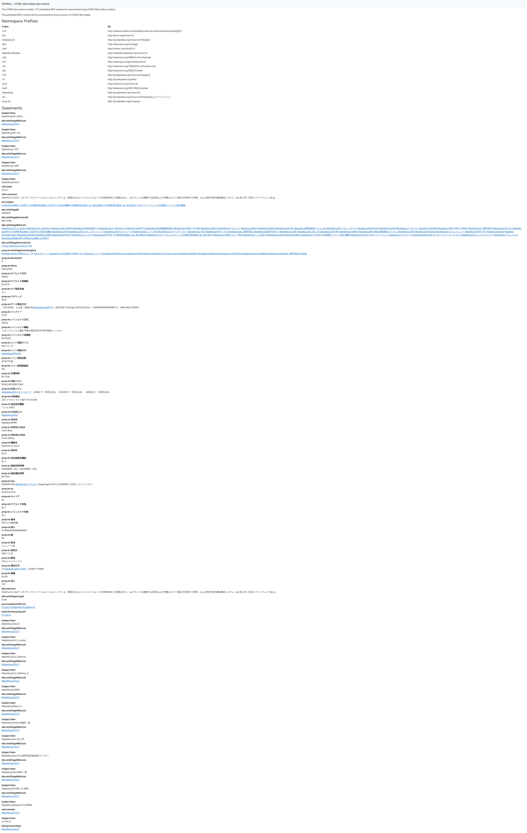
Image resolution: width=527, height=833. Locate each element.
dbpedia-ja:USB (387, 228)
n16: (30, 245)
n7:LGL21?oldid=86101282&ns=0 (18, 607)
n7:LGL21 (6, 614)
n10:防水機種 (63, 205)
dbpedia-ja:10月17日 (475, 231)
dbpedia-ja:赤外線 (428, 228)
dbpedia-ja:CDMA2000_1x (85, 228)
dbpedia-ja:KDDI (266, 228)
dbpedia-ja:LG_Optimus (38, 228)
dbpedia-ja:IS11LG (502, 228)
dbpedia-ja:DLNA (26, 234)
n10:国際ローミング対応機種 (171, 205)
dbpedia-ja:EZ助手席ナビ (266, 231)
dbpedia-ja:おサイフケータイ (172, 231)
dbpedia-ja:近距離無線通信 (159, 228)
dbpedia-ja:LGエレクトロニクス (477, 234)
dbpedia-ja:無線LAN (12, 238)
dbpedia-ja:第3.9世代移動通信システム (377, 231)
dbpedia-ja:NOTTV (136, 228)
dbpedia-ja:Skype (495, 231)
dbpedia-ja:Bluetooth (368, 228)
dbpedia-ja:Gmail (275, 234)
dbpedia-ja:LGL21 (10, 123)
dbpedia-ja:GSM (406, 231)
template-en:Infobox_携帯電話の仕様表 (287, 253)
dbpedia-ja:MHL (292, 234)
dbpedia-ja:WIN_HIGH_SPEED (452, 228)
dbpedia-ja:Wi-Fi (209, 228)
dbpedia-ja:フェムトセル (506, 234)
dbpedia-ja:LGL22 (359, 234)
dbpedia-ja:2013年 (329, 231)
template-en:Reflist (187, 253)
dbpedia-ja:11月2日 (311, 234)
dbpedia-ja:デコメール (229, 228)
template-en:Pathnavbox (137, 253)
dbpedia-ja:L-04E (287, 231)
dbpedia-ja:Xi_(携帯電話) (480, 228)
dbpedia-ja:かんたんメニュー (449, 231)
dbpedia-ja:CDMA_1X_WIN (186, 228)
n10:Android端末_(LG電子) (15, 205)
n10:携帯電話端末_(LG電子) (42, 205)
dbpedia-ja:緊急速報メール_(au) (310, 228)
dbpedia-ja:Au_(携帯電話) (240, 231)
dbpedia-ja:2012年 (284, 228)
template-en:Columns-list (164, 253)
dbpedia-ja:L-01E (196, 231)
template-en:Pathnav (113, 253)
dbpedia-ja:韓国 (43, 234)
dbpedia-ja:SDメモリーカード (341, 228)
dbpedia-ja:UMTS (42, 307)
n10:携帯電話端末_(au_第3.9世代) (86, 205)
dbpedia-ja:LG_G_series (14, 228)
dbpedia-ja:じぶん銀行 (254, 234)
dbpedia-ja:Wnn (249, 228)
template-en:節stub (207, 253)
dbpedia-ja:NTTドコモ (216, 231)
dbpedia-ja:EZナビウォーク (118, 231)
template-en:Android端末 (254, 253)
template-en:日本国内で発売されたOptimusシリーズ (75, 253)
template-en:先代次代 (229, 253)
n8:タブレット (41, 253)
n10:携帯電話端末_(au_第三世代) (120, 205)
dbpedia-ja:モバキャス (400, 234)
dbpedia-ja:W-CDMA (61, 228)
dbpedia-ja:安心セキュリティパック (86, 231)
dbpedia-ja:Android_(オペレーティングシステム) (436, 234)
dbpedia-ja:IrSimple (425, 231)
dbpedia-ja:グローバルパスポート (163, 234)
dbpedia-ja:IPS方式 (61, 234)
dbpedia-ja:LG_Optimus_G (112, 228)
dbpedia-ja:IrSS (60, 231)
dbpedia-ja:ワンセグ (82, 234)
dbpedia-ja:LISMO (348, 231)
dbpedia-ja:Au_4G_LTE (308, 231)
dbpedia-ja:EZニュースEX (144, 231)
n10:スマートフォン (146, 205)
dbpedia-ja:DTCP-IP (102, 234)
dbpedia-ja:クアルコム (407, 228)
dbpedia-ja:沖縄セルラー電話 (227, 234)
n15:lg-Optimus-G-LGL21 (14, 245)
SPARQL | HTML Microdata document (25, 4)
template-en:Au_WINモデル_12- (18, 253)
